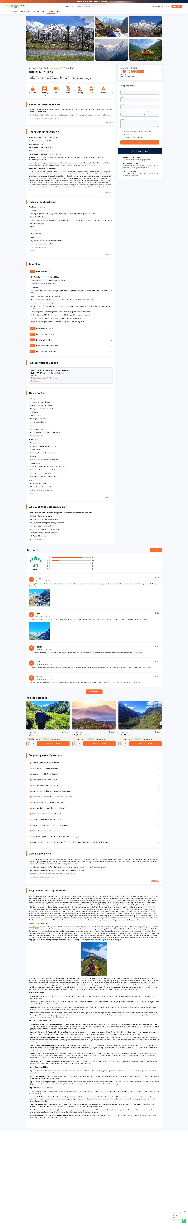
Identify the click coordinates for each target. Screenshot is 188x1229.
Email (122, 97)
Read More (108, 122)
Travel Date (123, 111)
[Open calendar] (144, 114)
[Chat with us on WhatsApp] (184, 1220)
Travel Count (150, 111)
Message (123, 119)
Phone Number (124, 104)
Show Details (35, 381)
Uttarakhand (33, 174)
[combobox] (90, 6)
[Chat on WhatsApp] (28, 743)
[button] (13, 12)
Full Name (123, 89)
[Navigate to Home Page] (15, 6)
